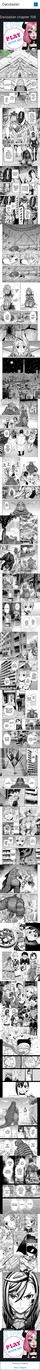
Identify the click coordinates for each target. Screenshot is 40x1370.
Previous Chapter (20, 1363)
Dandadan (10, 4)
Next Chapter (20, 1368)
